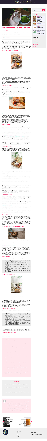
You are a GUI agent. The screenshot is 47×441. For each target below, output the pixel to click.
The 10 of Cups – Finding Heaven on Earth (41, 24)
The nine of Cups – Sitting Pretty (40, 17)
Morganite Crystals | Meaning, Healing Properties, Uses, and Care (40, 28)
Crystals (38, 26)
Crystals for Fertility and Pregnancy (10, 420)
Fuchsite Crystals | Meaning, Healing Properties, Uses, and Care (40, 33)
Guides (18, 436)
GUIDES (34, 39)
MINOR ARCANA (35, 44)
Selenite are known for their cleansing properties (16, 136)
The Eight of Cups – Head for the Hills (40, 21)
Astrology (18, 435)
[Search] (43, 10)
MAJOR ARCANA (35, 42)
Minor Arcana (39, 16)
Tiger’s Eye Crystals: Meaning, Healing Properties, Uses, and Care (22, 421)
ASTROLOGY (35, 46)
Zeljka (8, 400)
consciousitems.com (17, 69)
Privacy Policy (33, 432)
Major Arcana (19, 431)
